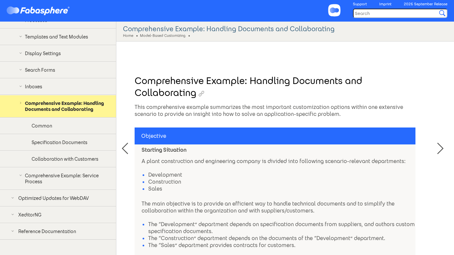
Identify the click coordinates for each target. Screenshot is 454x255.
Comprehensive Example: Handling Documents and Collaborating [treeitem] (64, 106)
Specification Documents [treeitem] (59, 142)
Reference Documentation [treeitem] (47, 231)
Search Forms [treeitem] (40, 70)
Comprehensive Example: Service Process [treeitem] (62, 179)
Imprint (385, 4)
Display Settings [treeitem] (43, 53)
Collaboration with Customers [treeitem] (65, 159)
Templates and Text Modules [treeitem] (56, 37)
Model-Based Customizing (162, 35)
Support (360, 4)
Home (128, 35)
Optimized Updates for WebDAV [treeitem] (53, 198)
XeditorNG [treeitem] (30, 215)
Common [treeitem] (42, 126)
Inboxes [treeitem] (33, 87)
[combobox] (400, 13)
